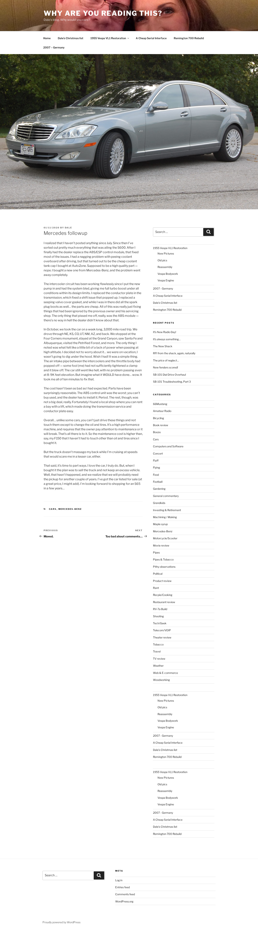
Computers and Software (168, 446)
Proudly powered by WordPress (61, 922)
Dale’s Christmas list (70, 38)
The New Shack (162, 346)
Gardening (159, 488)
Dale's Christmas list (165, 302)
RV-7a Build (160, 609)
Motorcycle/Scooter (165, 538)
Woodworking (161, 679)
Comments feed (125, 894)
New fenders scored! (165, 367)
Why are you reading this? (103, 13)
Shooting (158, 616)
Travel (157, 651)
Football (157, 481)
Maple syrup (160, 524)
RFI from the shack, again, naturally (174, 353)
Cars (53, 509)
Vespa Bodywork (168, 273)
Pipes (156, 552)
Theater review (162, 637)
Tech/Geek (159, 623)
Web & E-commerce (165, 672)
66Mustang (160, 404)
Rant (156, 587)
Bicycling (158, 418)
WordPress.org (124, 901)
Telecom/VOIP (162, 630)
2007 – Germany (54, 47)
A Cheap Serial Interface (151, 38)
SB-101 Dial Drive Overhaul (169, 374)
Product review (162, 580)
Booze (157, 432)
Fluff (155, 460)
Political (157, 573)
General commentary (166, 495)
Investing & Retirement (167, 510)
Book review (160, 425)
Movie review (161, 545)
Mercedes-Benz (70, 509)
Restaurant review (164, 602)
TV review (159, 658)
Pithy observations (164, 566)
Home (47, 38)
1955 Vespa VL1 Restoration (108, 38)
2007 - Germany (163, 288)
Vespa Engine (166, 280)
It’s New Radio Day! (164, 332)
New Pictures (166, 253)
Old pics (162, 260)
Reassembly (165, 267)
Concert (158, 453)
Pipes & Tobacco (163, 559)
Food (156, 474)
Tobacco (158, 644)
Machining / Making (165, 517)
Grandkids (159, 502)
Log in (118, 880)
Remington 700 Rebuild (189, 38)
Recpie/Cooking (162, 594)
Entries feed (122, 887)
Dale (68, 227)
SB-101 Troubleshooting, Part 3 (172, 381)
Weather (158, 665)
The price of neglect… (166, 360)
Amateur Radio (162, 411)
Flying (156, 467)
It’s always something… (167, 339)
